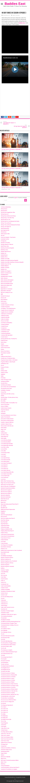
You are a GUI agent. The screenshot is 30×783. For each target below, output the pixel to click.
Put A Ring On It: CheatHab (7, 545)
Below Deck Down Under (6, 281)
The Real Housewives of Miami (7, 682)
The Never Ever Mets (5, 671)
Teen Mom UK (4, 609)
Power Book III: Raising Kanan (7, 536)
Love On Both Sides (5, 475)
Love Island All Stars (5, 457)
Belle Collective (4, 278)
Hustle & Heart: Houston (6, 408)
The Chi (2, 634)
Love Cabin (3, 450)
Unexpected (3, 746)
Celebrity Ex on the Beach (6, 313)
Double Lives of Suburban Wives (8, 358)
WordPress (12, 777)
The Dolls (3, 639)
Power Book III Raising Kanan (7, 534)
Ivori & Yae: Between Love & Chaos (8, 415)
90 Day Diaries (4, 208)
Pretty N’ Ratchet (4, 539)
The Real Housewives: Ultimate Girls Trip (10, 694)
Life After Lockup (4, 434)
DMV (2, 354)
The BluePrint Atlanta (5, 619)
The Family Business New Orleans (8, 644)
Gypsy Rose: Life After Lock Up (7, 393)
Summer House (4, 593)
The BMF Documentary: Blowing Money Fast (10, 621)
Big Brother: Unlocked (6, 290)
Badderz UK (3, 253)
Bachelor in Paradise (5, 242)
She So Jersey (4, 575)
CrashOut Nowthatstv (5, 333)
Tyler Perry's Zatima (5, 735)
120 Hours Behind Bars (6, 207)
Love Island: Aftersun (5, 470)
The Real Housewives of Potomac (8, 687)
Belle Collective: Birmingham (7, 280)
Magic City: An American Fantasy (8, 482)
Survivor (3, 598)
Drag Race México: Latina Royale (8, 361)
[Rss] (15, 779)
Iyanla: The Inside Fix (5, 417)
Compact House (4, 326)
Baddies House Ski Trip (6, 264)
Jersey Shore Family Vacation (7, 418)
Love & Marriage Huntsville (7, 443)
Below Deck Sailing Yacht (6, 285)
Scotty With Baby (4, 571)
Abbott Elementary (5, 228)
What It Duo (3, 758)
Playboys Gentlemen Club (6, 529)
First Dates (3, 377)
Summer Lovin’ (4, 594)
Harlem (2, 395)
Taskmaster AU (4, 602)
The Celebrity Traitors (5, 628)
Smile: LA (3, 580)
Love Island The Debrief (6, 463)
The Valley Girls (4, 717)
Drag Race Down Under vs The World (9, 360)
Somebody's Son (4, 584)
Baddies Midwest (5, 265)
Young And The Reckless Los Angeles (9, 769)
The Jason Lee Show (5, 660)
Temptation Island (5, 612)
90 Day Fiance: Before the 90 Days (8, 215)
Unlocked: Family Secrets (6, 749)
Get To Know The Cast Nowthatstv (8, 386)
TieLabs (23, 777)
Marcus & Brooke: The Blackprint (8, 486)
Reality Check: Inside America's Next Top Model (11, 550)
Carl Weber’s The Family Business (8, 308)
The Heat (3, 655)
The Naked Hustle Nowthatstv (7, 666)
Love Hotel (3, 454)
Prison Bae (3, 541)
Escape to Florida (4, 367)
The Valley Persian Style (6, 719)
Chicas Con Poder (5, 320)
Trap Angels (3, 726)
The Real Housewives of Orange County (9, 685)
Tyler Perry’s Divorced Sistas (7, 739)
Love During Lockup (5, 452)
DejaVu (2, 344)
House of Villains (4, 406)
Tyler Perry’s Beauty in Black (7, 737)
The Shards (3, 703)
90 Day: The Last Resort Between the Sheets (10, 224)
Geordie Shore (4, 383)
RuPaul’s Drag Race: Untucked (7, 566)
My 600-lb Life (4, 507)
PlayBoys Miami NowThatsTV (7, 530)
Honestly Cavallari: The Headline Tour (9, 402)
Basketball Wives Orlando (6, 276)
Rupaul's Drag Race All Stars (7, 557)
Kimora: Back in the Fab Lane (7, 425)
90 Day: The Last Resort (6, 223)
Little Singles (3, 438)
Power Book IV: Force (5, 538)
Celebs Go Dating (5, 319)
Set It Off (3, 573)
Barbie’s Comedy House (6, 272)
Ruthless (3, 568)
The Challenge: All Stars (6, 632)
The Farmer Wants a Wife (6, 646)
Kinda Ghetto (4, 427)
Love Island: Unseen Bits (6, 473)
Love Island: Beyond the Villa (7, 472)
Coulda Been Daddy (5, 329)
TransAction (3, 724)
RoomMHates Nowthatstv (6, 555)
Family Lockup (4, 370)
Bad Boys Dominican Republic (7, 248)
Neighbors (3, 511)
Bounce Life (3, 297)
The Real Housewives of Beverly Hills (9, 674)
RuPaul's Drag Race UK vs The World (9, 561)
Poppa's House (4, 532)
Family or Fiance (4, 372)
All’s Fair (2, 235)
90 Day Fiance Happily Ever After (8, 212)
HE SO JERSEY (4, 399)
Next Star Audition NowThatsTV (8, 518)
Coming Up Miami (5, 324)
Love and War (4, 449)
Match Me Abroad (5, 498)
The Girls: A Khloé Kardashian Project (9, 651)
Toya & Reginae (4, 723)
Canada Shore (4, 303)
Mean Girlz (3, 502)
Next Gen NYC (4, 516)
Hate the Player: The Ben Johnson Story (9, 397)
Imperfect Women (5, 409)
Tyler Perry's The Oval (6, 733)
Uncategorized (4, 744)
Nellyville (3, 513)
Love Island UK (4, 465)
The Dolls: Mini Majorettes (6, 641)
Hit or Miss (3, 401)
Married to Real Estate (6, 497)
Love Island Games (5, 461)
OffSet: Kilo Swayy (5, 527)
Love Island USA (4, 468)
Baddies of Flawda (5, 267)
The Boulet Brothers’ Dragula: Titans (9, 623)
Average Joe (3, 240)
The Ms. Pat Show (5, 664)
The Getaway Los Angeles (6, 650)
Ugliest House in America (6, 742)
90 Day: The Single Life (6, 226)
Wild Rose (3, 763)
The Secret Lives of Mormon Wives (8, 699)
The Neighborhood (5, 667)
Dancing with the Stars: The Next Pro (9, 338)
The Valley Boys (4, 715)
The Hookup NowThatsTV (6, 657)
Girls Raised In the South (6, 388)
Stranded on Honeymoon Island (8, 591)
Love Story (3, 479)
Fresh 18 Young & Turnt (6, 379)
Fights (2, 376)
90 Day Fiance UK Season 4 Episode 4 (20, 126)
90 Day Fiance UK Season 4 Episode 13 (12, 149)
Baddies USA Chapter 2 (6, 271)
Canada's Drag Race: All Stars (7, 304)
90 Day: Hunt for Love (5, 219)
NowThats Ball (4, 521)
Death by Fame (4, 340)
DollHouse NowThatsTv (6, 356)
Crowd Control (4, 336)
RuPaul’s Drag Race (5, 564)
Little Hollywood (4, 436)
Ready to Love (4, 548)
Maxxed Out (3, 500)
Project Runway (4, 543)
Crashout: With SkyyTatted (6, 335)
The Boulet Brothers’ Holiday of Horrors (9, 625)
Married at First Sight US (6, 493)
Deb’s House (3, 342)
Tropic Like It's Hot (5, 728)
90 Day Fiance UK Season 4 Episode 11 (12, 187)
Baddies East (15, 3)
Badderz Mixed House (6, 251)
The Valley (3, 714)
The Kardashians (4, 662)
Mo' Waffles (3, 505)
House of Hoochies (5, 404)
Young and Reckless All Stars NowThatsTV (10, 767)
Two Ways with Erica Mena (7, 731)
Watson (2, 755)
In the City (3, 411)
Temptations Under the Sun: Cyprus (8, 614)
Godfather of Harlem (5, 390)
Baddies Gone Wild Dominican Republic (9, 260)
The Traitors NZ (4, 708)
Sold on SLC (3, 582)
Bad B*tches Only (5, 246)
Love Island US (4, 466)
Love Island (3, 456)
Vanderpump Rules (5, 751)
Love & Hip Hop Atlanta (6, 440)
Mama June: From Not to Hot (7, 484)
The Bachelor (4, 618)
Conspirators (4, 328)
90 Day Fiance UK (6, 15)
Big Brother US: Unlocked (6, 288)
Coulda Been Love (5, 331)
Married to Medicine (5, 495)
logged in (16, 197)
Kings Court (3, 429)
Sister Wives (3, 577)
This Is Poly (3, 721)
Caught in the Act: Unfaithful (7, 312)
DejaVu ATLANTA (4, 345)
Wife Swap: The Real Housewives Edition (10, 760)
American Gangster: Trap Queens (8, 237)
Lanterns (3, 431)
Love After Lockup (5, 447)
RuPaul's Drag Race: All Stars (7, 562)
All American (3, 232)
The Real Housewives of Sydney (8, 692)
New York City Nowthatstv (6, 514)
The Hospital (3, 658)
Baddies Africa (4, 256)
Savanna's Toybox (5, 570)
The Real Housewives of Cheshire (8, 676)
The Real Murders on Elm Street (8, 696)
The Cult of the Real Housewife (7, 635)
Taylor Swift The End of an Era (7, 607)
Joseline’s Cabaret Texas (6, 424)
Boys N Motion (4, 299)
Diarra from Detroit (5, 351)
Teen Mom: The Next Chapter (7, 610)
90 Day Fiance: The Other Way (7, 217)
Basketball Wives (4, 274)
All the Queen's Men (5, 233)
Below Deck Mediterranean (7, 283)
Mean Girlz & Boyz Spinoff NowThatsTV (9, 504)
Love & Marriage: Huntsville (7, 445)
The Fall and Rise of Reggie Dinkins (8, 642)
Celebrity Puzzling (5, 315)
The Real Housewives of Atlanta (8, 673)
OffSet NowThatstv (5, 525)
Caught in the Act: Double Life (7, 310)
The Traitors (3, 707)
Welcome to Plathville (5, 756)
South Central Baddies (6, 586)
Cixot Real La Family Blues (6, 322)
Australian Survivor (5, 239)
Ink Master (3, 413)
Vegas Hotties (4, 753)
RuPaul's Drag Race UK (6, 559)
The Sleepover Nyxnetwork (7, 705)
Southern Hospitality (5, 589)
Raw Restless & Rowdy (6, 546)
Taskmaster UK (4, 603)
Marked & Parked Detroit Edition (8, 488)
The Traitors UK (4, 710)
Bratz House (3, 301)
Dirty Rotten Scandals (5, 352)
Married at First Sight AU (6, 489)
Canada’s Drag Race (5, 306)
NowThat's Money (5, 520)
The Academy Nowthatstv (6, 616)
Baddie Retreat (4, 255)
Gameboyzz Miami (5, 381)
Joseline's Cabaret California (7, 422)
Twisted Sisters (4, 730)
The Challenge (4, 630)
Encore (2, 365)
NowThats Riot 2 (4, 523)
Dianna (2, 349)
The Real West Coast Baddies (7, 698)
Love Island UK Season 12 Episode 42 (9, 123)
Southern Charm (4, 587)
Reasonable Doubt (5, 552)
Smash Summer (4, 578)
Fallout (2, 368)
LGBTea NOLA (4, 433)
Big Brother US (4, 287)
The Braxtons (4, 626)
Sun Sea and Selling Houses (7, 596)
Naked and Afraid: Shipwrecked (8, 509)
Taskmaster (3, 600)
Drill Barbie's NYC (5, 363)
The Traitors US (4, 712)
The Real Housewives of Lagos (7, 678)
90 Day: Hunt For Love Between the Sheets (10, 221)
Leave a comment (16, 15)
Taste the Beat (4, 605)
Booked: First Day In (5, 296)
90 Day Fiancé (4, 210)
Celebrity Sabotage (5, 317)
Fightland (3, 374)
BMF (2, 294)
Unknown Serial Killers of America (8, 747)
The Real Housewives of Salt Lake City (9, 690)
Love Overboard (4, 477)
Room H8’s (3, 554)
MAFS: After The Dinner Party (7, 481)
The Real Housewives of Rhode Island (9, 689)
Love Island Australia (5, 459)
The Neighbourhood (5, 669)
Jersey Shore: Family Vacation (7, 420)
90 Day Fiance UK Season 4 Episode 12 (12, 168)
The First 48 (3, 648)
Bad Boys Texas (4, 249)
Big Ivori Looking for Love (6, 292)
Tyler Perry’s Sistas (5, 740)
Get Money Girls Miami (6, 385)
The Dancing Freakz (5, 637)
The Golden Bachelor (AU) (6, 653)
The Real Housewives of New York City (9, 683)
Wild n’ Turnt (3, 762)
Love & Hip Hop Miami (6, 441)
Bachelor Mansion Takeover (7, 244)
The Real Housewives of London (8, 680)
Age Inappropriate (5, 230)
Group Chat (3, 392)
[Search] (25, 200)
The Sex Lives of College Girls (7, 701)
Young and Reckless (5, 765)
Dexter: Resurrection (5, 347)
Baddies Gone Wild (5, 258)
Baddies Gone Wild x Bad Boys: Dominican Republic (12, 262)
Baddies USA (4, 269)
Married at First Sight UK (6, 491)
